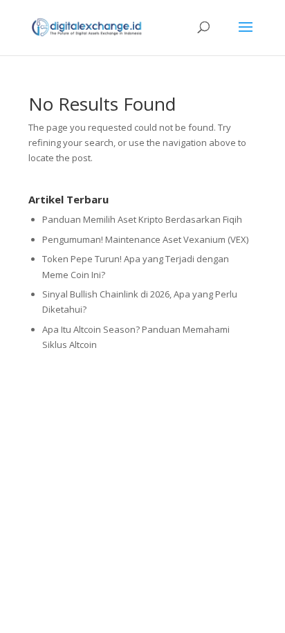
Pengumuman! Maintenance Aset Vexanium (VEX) (145, 239)
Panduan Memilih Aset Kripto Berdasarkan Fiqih (142, 219)
